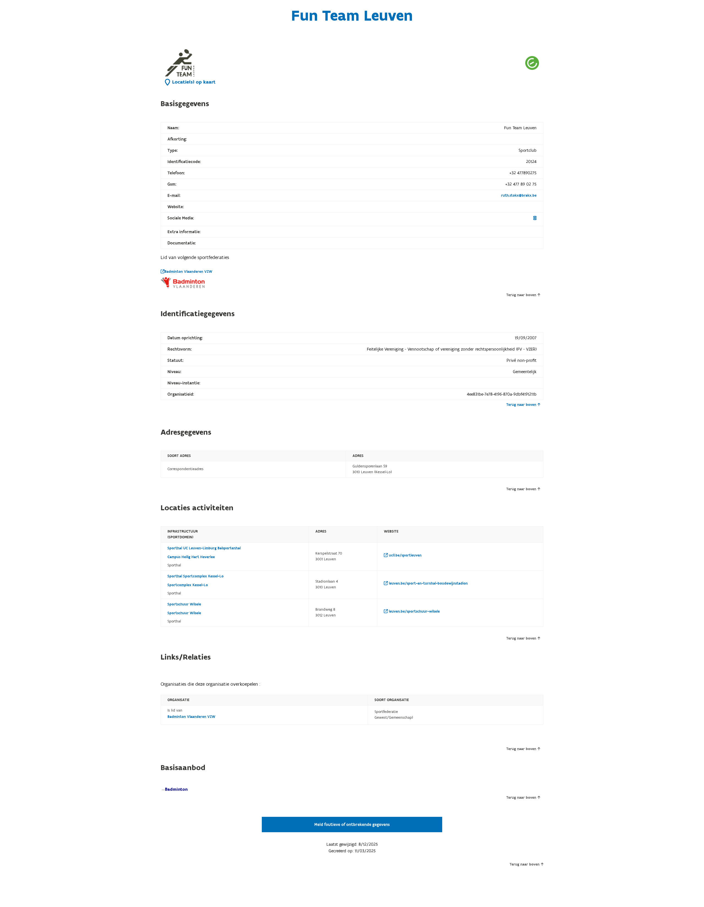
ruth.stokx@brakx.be (519, 195)
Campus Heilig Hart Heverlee (191, 557)
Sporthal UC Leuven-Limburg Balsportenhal (204, 548)
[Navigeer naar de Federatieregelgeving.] (532, 63)
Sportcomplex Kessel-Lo (187, 585)
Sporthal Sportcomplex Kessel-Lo (195, 576)
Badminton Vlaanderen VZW (188, 271)
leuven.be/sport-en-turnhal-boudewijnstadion (428, 583)
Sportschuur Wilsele (184, 604)
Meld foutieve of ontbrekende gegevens (352, 824)
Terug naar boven (521, 295)
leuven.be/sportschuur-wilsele (414, 611)
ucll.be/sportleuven (405, 555)
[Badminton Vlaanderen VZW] (183, 282)
